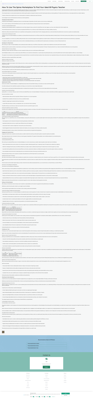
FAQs (28, 382)
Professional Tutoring (67, 1)
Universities (46, 387)
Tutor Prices (72, 1)
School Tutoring (54, 1)
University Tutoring (60, 1)
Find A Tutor (83, 1)
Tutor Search (49, 1)
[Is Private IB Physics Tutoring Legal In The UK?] (57, 349)
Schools (46, 385)
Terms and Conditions (46, 378)
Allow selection (65, 395)
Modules (46, 382)
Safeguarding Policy (46, 380)
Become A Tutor (77, 1)
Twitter (65, 378)
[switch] (39, 396)
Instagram (65, 380)
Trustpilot (65, 382)
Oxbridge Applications (28, 380)
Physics (3, 3)
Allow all (65, 393)
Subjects (28, 385)
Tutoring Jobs (28, 387)
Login (89, 1)
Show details (53, 396)
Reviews (28, 378)
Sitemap (46, 389)
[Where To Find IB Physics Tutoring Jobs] (36, 349)
